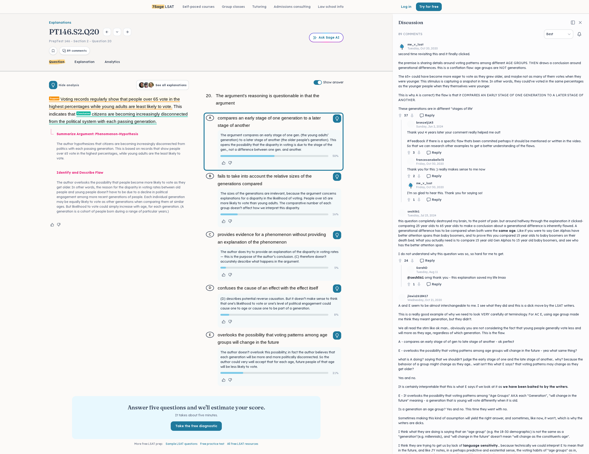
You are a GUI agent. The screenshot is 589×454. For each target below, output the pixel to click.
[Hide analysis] (53, 85)
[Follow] (579, 34)
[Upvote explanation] (52, 224)
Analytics (112, 62)
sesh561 (413, 211)
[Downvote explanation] (58, 224)
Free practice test (212, 443)
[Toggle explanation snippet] (337, 118)
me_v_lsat (415, 44)
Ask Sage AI (329, 37)
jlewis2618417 (417, 296)
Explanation (85, 62)
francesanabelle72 (430, 160)
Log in (406, 7)
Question (56, 62)
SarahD (421, 268)
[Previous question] (107, 32)
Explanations (60, 22)
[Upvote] (400, 115)
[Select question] (117, 32)
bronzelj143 (424, 122)
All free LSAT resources (242, 443)
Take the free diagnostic (196, 426)
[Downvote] (412, 115)
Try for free (429, 7)
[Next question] (127, 32)
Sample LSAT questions (181, 443)
